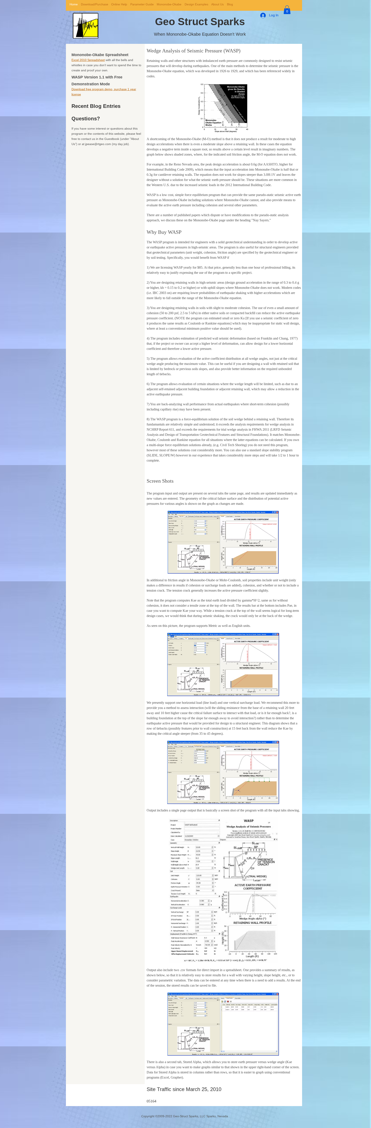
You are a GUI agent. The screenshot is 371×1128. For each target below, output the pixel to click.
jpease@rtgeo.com (98, 144)
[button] (287, 9)
